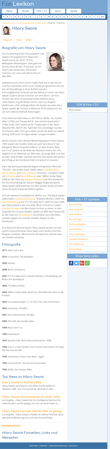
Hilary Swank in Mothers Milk (21, 382)
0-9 (102, 16)
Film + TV (41, 11)
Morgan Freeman (33, 179)
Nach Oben (33, 445)
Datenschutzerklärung (58, 445)
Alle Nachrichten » (12, 425)
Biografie (7, 39)
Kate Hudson (75, 214)
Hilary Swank (41, 23)
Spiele (73, 11)
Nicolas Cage (75, 219)
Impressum (73, 445)
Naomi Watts (75, 229)
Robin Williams (27, 176)
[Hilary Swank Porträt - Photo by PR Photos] (7, 31)
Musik (25, 11)
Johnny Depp (75, 249)
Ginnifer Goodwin (11, 208)
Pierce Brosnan (76, 244)
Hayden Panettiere (78, 239)
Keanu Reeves (9, 172)
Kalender (43, 445)
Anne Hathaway (77, 234)
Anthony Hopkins (77, 224)
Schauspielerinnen (27, 23)
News (9, 11)
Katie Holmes (28, 172)
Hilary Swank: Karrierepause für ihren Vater (31, 396)
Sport (58, 11)
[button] (71, 263)
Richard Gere (25, 214)
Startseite (6, 23)
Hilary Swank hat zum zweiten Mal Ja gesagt (32, 411)
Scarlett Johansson (24, 198)
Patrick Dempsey (10, 201)
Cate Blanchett (50, 169)
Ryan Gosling (75, 204)
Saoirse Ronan (76, 209)
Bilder (29, 39)
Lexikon (18, 4)
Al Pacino (10, 176)
